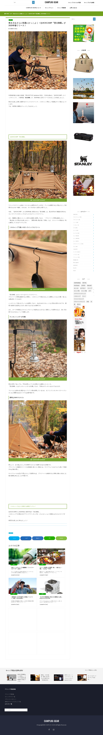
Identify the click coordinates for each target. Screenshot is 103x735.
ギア (75, 227)
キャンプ (75, 230)
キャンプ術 (75, 241)
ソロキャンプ (77, 296)
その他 (75, 249)
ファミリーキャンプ (79, 299)
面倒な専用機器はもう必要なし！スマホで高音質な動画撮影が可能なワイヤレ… (22, 678)
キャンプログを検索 (89, 2)
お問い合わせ (73, 7)
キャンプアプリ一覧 (10, 696)
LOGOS (83, 285)
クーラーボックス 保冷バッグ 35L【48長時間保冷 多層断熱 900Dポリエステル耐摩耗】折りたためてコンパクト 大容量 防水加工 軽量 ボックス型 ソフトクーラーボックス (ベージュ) (83, 75)
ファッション (76, 257)
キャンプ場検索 (61, 7)
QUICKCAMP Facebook (38, 200)
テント (84, 296)
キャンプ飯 (84, 290)
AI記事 (75, 214)
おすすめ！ (83, 288)
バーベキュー (76, 254)
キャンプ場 (76, 235)
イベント (75, 222)
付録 (88, 301)
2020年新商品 (77, 282)
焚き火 (78, 304)
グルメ (75, 246)
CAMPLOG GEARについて (33, 7)
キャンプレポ (76, 233)
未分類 (75, 265)
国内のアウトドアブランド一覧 (13, 701)
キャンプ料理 (76, 238)
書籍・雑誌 (75, 262)
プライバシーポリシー (10, 699)
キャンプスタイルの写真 (74, 2)
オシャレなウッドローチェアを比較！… (92, 677)
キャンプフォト (49, 7)
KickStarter (76, 285)
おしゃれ (76, 288)
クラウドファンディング (78, 243)
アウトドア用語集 (9, 694)
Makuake (89, 285)
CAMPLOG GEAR (50, 725)
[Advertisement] (38, 120)
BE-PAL (84, 282)
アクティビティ (76, 219)
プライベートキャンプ (79, 301)
